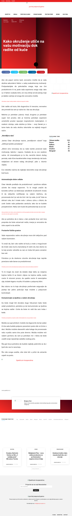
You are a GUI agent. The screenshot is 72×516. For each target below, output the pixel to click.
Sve (17, 419)
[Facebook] (60, 1)
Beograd (36, 419)
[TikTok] (67, 1)
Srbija (15, 14)
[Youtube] (69, 1)
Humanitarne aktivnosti (58, 419)
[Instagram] (63, 1)
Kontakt (13, 0)
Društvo (7, 14)
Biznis (58, 14)
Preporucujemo (25, 14)
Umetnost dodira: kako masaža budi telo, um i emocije (60, 455)
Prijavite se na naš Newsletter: (36, 484)
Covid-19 (45, 419)
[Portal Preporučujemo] (36, 6)
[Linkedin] (65, 1)
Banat (31, 419)
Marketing (8, 0)
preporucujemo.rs (9, 464)
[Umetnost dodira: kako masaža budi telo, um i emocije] (59, 436)
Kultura (65, 14)
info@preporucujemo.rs (40, 503)
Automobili (22, 419)
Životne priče (49, 14)
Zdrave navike (37, 14)
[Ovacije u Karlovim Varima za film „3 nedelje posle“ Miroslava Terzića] (12, 436)
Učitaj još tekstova (35, 468)
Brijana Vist (14, 21)
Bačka (27, 419)
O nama (2, 0)
